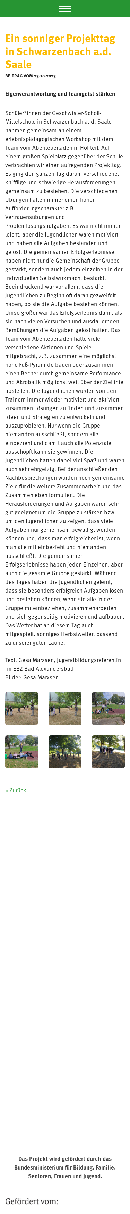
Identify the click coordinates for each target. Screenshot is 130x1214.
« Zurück (15, 790)
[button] (65, 8)
